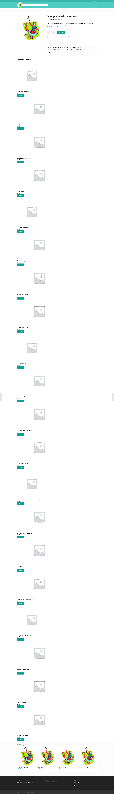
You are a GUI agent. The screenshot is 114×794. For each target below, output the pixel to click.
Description (56, 44)
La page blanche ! (22, 363)
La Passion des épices (23, 125)
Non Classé (75, 785)
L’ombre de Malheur (23, 91)
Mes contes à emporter (22, 9)
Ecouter (20, 195)
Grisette (19, 566)
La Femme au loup (22, 463)
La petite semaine (22, 227)
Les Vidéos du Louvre (78, 784)
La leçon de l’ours (22, 397)
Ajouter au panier (61, 32)
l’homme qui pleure (22, 735)
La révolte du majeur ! (23, 327)
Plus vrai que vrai (82, 9)
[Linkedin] (96, 1)
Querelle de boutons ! (23, 669)
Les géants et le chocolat (24, 636)
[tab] (56, 43)
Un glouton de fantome (24, 158)
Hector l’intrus (21, 702)
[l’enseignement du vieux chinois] (1, 397)
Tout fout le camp (22, 294)
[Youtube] (94, 1)
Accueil (68, 9)
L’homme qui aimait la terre (25, 599)
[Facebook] (92, 1)
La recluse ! (20, 191)
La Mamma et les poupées (24, 533)
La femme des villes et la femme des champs (30, 500)
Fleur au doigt (21, 261)
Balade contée (76, 782)
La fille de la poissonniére (24, 430)
